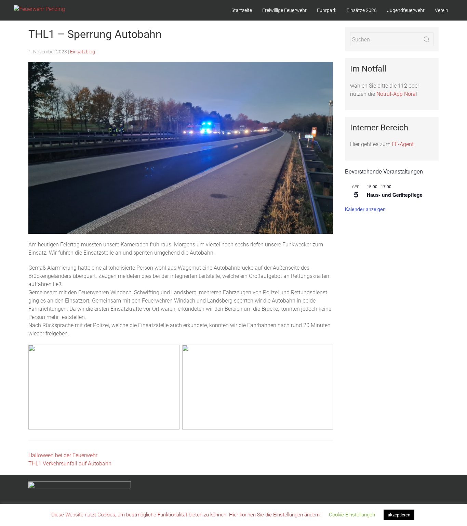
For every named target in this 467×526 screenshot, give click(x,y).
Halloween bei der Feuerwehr (62, 455)
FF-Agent (403, 144)
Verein (441, 10)
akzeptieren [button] (399, 514)
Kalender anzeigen (365, 209)
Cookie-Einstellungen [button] (352, 515)
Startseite (241, 10)
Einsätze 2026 (362, 10)
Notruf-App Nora (396, 94)
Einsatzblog (82, 51)
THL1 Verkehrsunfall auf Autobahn (69, 463)
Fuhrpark (326, 10)
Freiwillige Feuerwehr (284, 10)
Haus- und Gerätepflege (395, 194)
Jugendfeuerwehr (406, 10)
